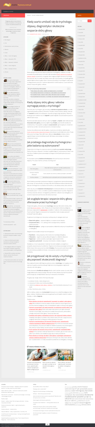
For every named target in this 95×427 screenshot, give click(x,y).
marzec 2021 (81, 87)
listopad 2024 (82, 55)
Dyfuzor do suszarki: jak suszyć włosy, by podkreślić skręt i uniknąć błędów (12, 195)
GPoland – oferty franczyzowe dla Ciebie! (42, 393)
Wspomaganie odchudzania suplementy (41, 400)
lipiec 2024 (81, 64)
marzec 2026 (81, 39)
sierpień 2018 (82, 141)
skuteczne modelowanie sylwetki (79, 395)
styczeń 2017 (82, 193)
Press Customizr (17, 426)
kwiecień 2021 (82, 84)
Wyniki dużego (78, 404)
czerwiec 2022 (82, 74)
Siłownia (6, 49)
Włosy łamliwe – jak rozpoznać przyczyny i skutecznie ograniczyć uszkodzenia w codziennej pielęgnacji (12, 207)
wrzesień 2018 (82, 138)
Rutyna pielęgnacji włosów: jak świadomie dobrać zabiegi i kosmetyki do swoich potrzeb (11, 108)
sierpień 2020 (82, 106)
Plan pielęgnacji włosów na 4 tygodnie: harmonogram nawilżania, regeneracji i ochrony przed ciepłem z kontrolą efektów (12, 248)
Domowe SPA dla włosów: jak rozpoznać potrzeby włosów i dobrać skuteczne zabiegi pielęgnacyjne (13, 133)
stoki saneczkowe (77, 399)
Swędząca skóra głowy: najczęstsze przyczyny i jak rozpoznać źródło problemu (50, 315)
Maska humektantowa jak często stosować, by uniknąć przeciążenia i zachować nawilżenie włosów (11, 242)
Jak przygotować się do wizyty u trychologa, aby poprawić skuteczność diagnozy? (50, 96)
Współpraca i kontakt (8, 11)
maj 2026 (81, 32)
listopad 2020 (82, 96)
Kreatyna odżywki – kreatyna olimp (9, 409)
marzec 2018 (81, 151)
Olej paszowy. (84, 276)
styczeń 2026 (82, 45)
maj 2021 (81, 80)
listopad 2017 (82, 161)
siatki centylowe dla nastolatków (76, 394)
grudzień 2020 (82, 93)
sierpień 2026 (82, 29)
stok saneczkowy (88, 399)
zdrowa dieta (86, 405)
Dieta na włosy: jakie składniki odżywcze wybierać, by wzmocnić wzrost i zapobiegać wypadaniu (12, 158)
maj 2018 (81, 148)
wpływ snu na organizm (72, 403)
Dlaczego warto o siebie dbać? (39, 389)
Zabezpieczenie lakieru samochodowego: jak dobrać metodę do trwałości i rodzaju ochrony (12, 235)
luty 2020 (81, 122)
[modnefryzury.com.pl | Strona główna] (17, 5)
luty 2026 (81, 42)
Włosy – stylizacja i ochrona (10, 68)
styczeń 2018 (82, 157)
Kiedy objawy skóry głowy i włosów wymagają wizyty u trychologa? (47, 91)
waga (77, 400)
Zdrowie (6, 72)
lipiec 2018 (81, 145)
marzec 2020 (81, 119)
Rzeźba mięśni (4, 398)
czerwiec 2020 (82, 112)
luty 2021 (81, 90)
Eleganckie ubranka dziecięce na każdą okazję (43, 391)
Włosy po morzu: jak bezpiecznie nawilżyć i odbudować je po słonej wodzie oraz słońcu (12, 145)
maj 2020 (81, 116)
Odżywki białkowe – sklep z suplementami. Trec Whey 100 (14, 411)
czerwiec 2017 (82, 177)
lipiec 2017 (81, 173)
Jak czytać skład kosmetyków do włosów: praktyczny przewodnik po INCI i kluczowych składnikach (12, 120)
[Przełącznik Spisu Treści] (67, 89)
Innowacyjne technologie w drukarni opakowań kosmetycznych (46, 410)
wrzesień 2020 (82, 103)
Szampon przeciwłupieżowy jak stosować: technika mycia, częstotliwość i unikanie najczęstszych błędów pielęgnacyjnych (34, 366)
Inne (6, 43)
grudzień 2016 (82, 196)
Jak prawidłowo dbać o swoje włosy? (41, 386)
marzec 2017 (81, 186)
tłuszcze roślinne (70, 401)
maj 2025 (81, 48)
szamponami (44, 210)
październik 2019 (82, 128)
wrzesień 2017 (82, 167)
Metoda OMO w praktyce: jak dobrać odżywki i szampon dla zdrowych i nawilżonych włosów (11, 255)
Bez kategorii (7, 39)
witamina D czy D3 (84, 401)
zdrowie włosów (36, 208)
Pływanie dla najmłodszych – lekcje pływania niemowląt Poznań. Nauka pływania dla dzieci (12, 170)
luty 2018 (81, 154)
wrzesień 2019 (82, 132)
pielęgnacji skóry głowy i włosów (43, 285)
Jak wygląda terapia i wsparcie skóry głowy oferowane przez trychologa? (48, 94)
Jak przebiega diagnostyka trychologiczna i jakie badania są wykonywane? (48, 92)
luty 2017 (81, 189)
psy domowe (74, 393)
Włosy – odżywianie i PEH (10, 59)
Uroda (6, 52)
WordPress (7, 426)
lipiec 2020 (81, 109)
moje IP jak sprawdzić (79, 389)
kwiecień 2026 (82, 35)
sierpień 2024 (82, 61)
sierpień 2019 (82, 135)
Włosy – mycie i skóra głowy (35, 15)
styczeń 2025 (82, 51)
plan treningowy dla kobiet (82, 391)
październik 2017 (82, 164)
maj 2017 (81, 180)
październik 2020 (82, 100)
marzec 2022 (81, 77)
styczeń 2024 (82, 67)
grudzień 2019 (82, 125)
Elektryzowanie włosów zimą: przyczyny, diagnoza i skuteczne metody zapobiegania (12, 183)
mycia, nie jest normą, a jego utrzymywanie (38, 132)
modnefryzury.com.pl (35, 34)
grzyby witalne (77, 387)
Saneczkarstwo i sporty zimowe (11, 46)
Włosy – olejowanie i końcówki (11, 62)
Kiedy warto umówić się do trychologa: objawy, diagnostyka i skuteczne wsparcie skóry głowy (12, 81)
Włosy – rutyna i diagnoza (10, 65)
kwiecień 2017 (82, 183)
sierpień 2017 (82, 170)
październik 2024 (82, 58)
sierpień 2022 (82, 71)
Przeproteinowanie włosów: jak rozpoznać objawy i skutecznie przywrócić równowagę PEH (13, 261)
